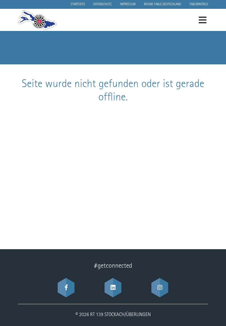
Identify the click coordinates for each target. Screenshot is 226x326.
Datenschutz (102, 4)
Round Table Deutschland (162, 4)
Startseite (78, 4)
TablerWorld (198, 4)
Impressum (128, 4)
